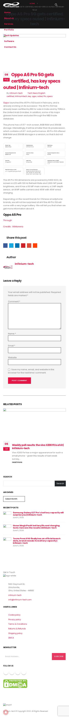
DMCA (11, 638)
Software (9, 41)
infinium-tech (16, 93)
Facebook (5, 245)
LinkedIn (17, 245)
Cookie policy (14, 615)
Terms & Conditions (17, 624)
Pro (44, 96)
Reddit (35, 245)
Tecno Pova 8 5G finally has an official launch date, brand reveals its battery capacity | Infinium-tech (36, 541)
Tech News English (36, 93)
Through (7, 220)
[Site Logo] (11, 4)
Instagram (17, 672)
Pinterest (23, 245)
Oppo (6, 102)
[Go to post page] (7, 515)
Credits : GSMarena (13, 226)
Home (7, 12)
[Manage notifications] (5, 712)
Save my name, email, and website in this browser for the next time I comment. (31, 371)
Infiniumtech (21, 96)
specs (50, 96)
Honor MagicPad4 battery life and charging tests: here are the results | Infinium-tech (36, 526)
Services (8, 24)
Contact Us (10, 47)
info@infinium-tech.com (20, 599)
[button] (56, 4)
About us (9, 18)
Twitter (11, 245)
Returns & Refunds (17, 628)
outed (40, 96)
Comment (14, 301)
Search (7, 476)
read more (17, 462)
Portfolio (9, 29)
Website (12, 357)
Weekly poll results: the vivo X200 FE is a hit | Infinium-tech (38, 446)
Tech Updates (11, 35)
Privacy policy (14, 619)
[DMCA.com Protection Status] (15, 683)
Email (29, 245)
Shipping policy (15, 633)
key (29, 96)
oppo (34, 96)
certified (10, 96)
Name (12, 333)
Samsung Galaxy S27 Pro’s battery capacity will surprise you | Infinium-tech (38, 513)
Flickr (23, 672)
